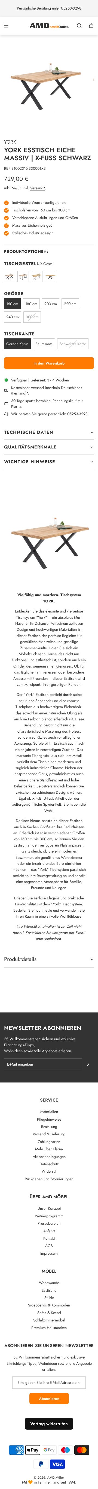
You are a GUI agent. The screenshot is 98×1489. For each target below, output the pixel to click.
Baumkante (44, 344)
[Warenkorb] (91, 26)
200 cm (50, 304)
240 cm (12, 317)
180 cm (31, 304)
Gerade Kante (17, 344)
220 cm (70, 304)
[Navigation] (6, 26)
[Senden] (88, 1064)
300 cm (32, 317)
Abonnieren (49, 1398)
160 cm (12, 304)
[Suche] (79, 26)
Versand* (37, 188)
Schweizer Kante (73, 344)
